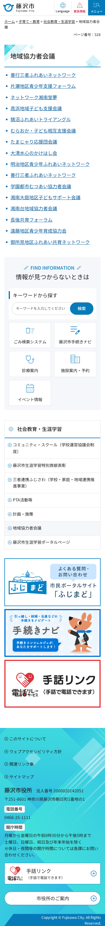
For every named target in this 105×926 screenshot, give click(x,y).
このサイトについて (27, 739)
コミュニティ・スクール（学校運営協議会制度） (53, 448)
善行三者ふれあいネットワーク (43, 74)
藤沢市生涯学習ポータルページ (41, 542)
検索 (82, 308)
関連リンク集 (21, 764)
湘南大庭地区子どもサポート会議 (45, 197)
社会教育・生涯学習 (59, 21)
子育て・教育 (29, 21)
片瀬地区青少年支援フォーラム (43, 85)
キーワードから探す (35, 295)
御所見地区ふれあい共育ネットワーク (50, 241)
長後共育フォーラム (31, 219)
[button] (62, 7)
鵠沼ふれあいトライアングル (40, 119)
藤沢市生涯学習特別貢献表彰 (39, 465)
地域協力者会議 (27, 528)
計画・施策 (23, 514)
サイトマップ (21, 777)
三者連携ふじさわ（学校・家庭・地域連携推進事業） (53, 482)
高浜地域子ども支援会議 (36, 108)
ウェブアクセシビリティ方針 (35, 751)
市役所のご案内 (52, 898)
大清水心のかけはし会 (33, 152)
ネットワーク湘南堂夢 (33, 97)
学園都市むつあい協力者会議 (40, 186)
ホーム (9, 21)
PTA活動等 (22, 500)
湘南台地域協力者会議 (33, 208)
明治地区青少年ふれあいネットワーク (50, 163)
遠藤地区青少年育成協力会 (38, 230)
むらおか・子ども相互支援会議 (43, 130)
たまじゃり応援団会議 (33, 141)
